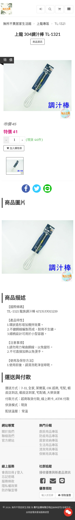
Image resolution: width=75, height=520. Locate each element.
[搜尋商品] (50, 9)
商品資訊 (37, 41)
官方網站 (8, 440)
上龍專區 (43, 24)
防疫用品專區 (48, 436)
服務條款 (8, 481)
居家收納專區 (48, 440)
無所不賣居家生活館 (17, 24)
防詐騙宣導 (9, 490)
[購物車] (59, 9)
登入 (20, 472)
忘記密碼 (8, 477)
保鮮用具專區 (48, 454)
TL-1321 (59, 24)
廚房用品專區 (48, 432)
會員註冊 (8, 472)
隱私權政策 (9, 486)
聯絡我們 (8, 436)
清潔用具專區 (48, 449)
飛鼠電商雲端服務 (36, 512)
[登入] (41, 9)
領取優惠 (66, 495)
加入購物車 (16, 148)
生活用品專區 (48, 445)
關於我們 (8, 432)
